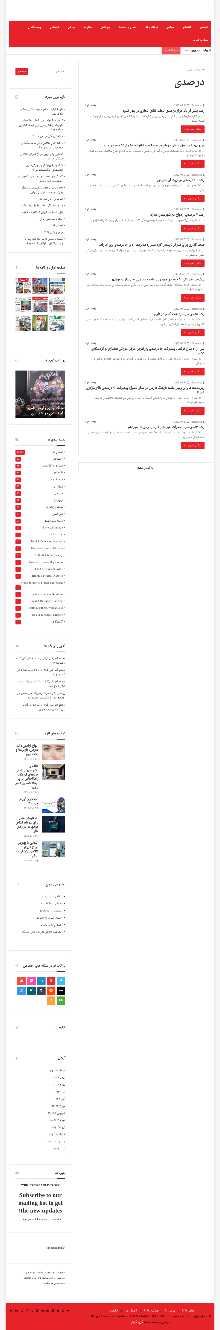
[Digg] (61, 991)
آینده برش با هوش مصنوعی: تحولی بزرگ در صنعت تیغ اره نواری (42, 190)
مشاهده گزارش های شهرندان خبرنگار (41, 932)
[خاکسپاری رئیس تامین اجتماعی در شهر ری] (40, 394)
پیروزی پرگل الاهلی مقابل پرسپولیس (41, 205)
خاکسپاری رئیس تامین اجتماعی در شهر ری (44, 410)
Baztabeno (197, 105)
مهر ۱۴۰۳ (60, 1106)
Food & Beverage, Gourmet (47, 541)
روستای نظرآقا (57, 693)
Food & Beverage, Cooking (47, 601)
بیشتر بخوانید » (192, 129)
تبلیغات (114, 1310)
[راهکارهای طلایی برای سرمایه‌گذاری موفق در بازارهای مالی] (53, 824)
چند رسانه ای (34, 27)
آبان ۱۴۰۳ (60, 1099)
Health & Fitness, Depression (46, 562)
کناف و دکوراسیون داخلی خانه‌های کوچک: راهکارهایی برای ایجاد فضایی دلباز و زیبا (41, 125)
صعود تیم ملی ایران (51, 219)
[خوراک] (51, 1000)
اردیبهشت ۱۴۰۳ (57, 1141)
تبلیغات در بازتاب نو (50, 910)
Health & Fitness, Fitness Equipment (41, 583)
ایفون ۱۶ (58, 225)
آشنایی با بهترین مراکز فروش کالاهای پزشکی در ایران (41, 156)
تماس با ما (188, 1310)
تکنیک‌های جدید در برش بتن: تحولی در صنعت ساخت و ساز (40, 179)
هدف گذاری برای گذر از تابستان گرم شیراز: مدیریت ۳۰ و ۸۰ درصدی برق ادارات (152, 245)
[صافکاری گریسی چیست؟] (53, 805)
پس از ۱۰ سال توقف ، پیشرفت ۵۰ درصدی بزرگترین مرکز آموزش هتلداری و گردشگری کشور (148, 351)
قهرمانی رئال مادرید (51, 199)
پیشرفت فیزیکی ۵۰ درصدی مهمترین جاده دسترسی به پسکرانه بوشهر (158, 280)
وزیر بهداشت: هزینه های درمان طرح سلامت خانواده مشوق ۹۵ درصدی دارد (154, 145)
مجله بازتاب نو (200, 40)
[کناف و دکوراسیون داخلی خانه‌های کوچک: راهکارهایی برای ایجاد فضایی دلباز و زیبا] (53, 772)
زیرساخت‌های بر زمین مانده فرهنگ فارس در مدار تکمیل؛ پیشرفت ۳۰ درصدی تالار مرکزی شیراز (145, 390)
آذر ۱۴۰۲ (61, 1148)
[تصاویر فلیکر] (31, 981)
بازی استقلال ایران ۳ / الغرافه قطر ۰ (42, 212)
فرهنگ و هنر (151, 27)
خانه (199, 70)
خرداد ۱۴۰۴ (59, 1070)
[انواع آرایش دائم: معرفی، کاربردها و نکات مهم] (53, 752)
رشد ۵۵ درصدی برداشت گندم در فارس (179, 314)
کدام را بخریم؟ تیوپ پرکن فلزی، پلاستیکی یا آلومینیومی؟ (44, 168)
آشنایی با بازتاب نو (51, 903)
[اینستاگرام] (21, 991)
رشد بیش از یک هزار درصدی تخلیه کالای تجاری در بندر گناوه (163, 111)
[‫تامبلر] (41, 991)
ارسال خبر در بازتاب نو (49, 918)
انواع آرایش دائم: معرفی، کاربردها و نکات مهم (42, 112)
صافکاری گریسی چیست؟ (48, 136)
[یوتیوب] (21, 981)
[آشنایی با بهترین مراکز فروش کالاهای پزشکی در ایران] (53, 849)
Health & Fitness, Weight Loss (45, 608)
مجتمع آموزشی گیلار (54, 658)
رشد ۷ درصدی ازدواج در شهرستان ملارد (177, 215)
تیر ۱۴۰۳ (61, 1127)
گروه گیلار (137, 1322)
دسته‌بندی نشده (54, 521)
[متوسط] (61, 1000)
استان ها (88, 27)
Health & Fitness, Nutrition (47, 594)
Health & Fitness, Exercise (47, 615)
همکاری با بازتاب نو (50, 925)
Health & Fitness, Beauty (48, 555)
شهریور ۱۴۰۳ (58, 1113)
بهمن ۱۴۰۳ (60, 1077)
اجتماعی (203, 27)
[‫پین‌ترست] (51, 981)
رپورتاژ (58, 500)
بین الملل (105, 27)
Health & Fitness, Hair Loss (47, 548)
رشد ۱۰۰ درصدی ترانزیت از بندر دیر (181, 180)
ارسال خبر (131, 1310)
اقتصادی (186, 27)
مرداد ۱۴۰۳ (59, 1120)
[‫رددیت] (51, 991)
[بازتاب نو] (191, 10)
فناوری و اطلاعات (127, 27)
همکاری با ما (151, 1310)
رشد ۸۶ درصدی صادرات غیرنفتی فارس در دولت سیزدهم (166, 427)
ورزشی (71, 27)
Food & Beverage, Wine (49, 569)
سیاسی (170, 27)
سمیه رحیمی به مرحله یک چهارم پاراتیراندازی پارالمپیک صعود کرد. (43, 241)
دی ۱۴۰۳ (61, 1085)
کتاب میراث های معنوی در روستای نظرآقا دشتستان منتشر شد (41, 695)
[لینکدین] (41, 981)
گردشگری (54, 27)
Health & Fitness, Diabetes (47, 576)
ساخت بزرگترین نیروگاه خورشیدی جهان (43, 707)
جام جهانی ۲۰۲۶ (53, 232)
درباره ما (170, 1310)
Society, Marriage (52, 528)
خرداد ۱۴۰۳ (59, 1134)
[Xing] (31, 991)
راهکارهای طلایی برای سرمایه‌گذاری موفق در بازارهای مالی (42, 145)
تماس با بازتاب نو (51, 896)
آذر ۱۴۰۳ (61, 1092)
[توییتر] (61, 981)
